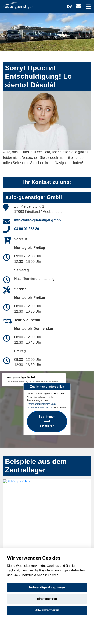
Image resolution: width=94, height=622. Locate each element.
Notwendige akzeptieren (47, 587)
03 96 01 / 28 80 (26, 229)
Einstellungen (47, 598)
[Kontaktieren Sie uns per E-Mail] (78, 6)
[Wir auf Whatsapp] (69, 6)
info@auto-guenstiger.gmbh (37, 220)
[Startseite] (18, 5)
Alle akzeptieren (47, 610)
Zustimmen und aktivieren (47, 421)
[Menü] (88, 6)
